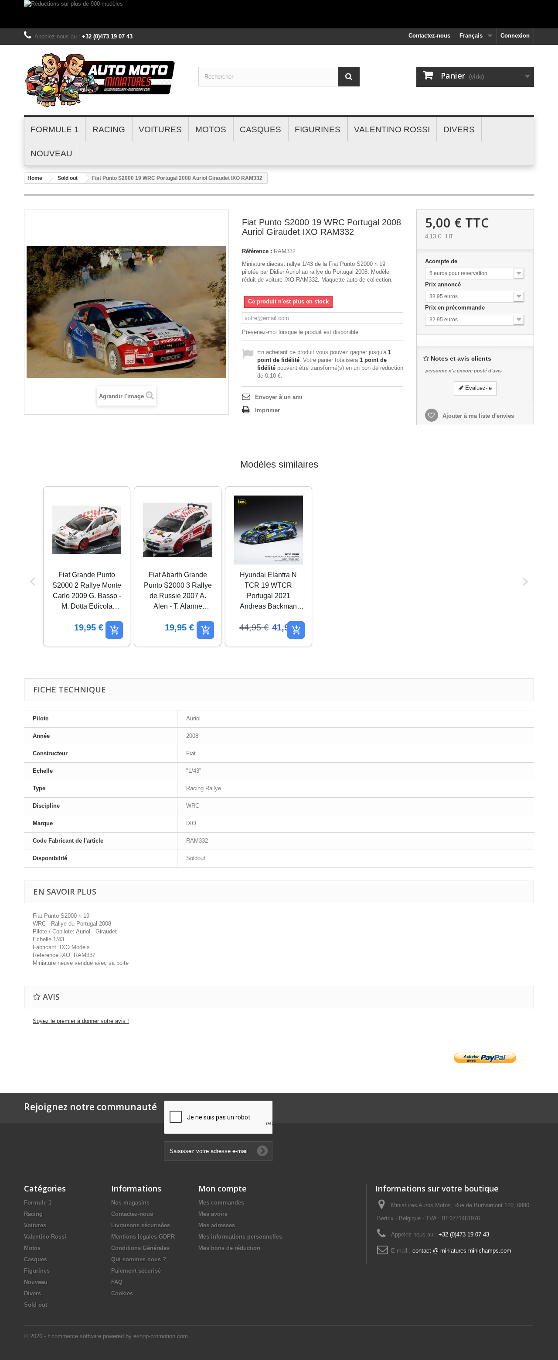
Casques (35, 1259)
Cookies (122, 1293)
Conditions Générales (140, 1248)
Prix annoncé (444, 284)
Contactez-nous (429, 35)
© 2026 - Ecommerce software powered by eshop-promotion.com (106, 1336)
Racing (33, 1214)
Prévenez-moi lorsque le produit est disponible (300, 332)
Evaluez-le (477, 388)
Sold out (68, 178)
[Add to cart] (114, 630)
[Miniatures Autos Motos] (104, 80)
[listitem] (86, 566)
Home (34, 178)
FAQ (116, 1282)
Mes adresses (216, 1225)
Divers (32, 1293)
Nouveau (36, 1282)
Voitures (35, 1225)
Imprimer (267, 410)
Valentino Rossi (45, 1236)
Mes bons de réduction (229, 1248)
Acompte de (442, 261)
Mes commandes (221, 1202)
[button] (32, 581)
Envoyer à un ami (279, 397)
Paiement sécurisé (136, 1270)
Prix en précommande (456, 307)
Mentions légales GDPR (143, 1236)
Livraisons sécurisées (140, 1225)
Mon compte (222, 1188)
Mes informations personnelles (240, 1236)
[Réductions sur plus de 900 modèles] (279, 14)
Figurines (37, 1270)
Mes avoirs (213, 1214)
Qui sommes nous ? (138, 1259)
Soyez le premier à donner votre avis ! (81, 1021)
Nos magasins (130, 1202)
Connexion (515, 35)
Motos (32, 1248)
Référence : (257, 251)
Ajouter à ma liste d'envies (477, 416)
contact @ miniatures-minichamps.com (461, 1250)
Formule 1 (37, 1202)
